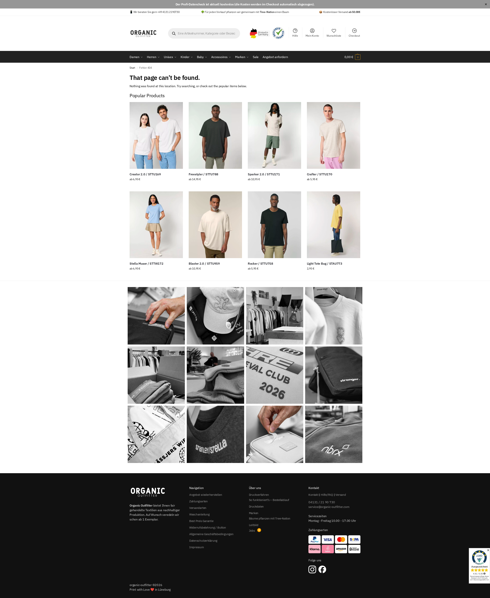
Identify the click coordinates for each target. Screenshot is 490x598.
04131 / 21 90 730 (321, 502)
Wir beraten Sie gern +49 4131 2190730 (156, 12)
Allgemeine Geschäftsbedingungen (211, 534)
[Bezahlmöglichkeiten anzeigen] (334, 544)
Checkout (354, 35)
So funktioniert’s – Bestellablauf (269, 500)
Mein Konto (312, 35)
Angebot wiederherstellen (205, 495)
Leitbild (253, 525)
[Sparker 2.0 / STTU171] (274, 135)
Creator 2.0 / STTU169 (145, 174)
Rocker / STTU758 (260, 263)
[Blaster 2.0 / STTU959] (215, 224)
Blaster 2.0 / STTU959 (204, 263)
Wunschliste (334, 35)
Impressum (196, 547)
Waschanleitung (199, 514)
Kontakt (313, 495)
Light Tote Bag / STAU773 (324, 263)
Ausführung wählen (156, 187)
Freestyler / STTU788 (203, 174)
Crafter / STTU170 (319, 174)
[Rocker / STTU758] (274, 224)
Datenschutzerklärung (203, 540)
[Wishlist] (177, 108)
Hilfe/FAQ (327, 495)
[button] (352, 57)
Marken (254, 513)
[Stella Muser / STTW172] (156, 224)
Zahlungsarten (198, 501)
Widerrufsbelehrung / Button (207, 527)
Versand (340, 495)
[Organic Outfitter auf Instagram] (312, 569)
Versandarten (197, 508)
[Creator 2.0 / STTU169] (156, 135)
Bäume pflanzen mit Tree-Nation (269, 518)
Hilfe (295, 35)
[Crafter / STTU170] (333, 135)
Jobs (252, 530)
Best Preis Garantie (201, 521)
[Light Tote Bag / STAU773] (333, 224)
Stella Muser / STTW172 (146, 263)
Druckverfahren (259, 495)
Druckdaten (256, 506)
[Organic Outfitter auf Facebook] (322, 569)
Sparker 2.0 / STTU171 (264, 174)
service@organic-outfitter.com (328, 507)
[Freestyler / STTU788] (215, 135)
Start (132, 67)
